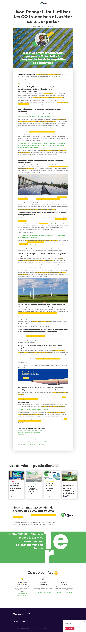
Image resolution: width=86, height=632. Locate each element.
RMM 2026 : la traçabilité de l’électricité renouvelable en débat (15, 487)
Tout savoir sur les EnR (50, 481)
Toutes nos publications (45, 7)
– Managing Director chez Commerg (30, 430)
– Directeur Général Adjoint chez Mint (29, 432)
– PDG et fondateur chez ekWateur (28, 434)
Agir (37, 7)
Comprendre (31, 7)
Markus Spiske (41, 444)
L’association (57, 7)
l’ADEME (51, 270)
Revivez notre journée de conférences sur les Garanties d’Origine (51, 487)
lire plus (12, 496)
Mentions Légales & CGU (30, 630)
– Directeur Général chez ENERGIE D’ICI (30, 436)
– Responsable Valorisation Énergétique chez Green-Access (34, 439)
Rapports (36, 484)
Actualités (12, 481)
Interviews (52, 26)
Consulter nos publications (43, 592)
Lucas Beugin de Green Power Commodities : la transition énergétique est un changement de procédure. (69, 490)
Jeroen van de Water (26, 444)
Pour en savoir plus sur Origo (25, 83)
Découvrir (24, 7)
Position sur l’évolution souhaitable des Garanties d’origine (33, 490)
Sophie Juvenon (37, 26)
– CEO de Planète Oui (26, 438)
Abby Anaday (34, 444)
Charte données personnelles (19, 630)
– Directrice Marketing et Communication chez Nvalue (32, 441)
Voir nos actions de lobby (64, 592)
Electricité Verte (31, 484)
